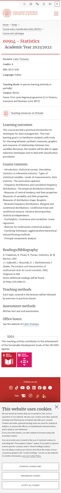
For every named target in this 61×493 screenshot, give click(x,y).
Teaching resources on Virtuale (27, 113)
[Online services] (37, 4)
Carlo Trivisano (21, 59)
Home (6, 24)
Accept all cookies (30, 485)
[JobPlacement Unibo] (37, 395)
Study (14, 24)
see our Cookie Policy (31, 456)
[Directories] (31, 4)
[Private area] (44, 4)
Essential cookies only (30, 466)
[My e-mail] (50, 4)
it (57, 4)
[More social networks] (50, 387)
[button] (49, 13)
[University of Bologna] (20, 13)
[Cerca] (25, 4)
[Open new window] (11, 387)
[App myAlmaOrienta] (30, 395)
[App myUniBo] (24, 395)
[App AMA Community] (44, 395)
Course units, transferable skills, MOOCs (22, 29)
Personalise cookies (30, 475)
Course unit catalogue (13, 33)
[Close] (56, 406)
